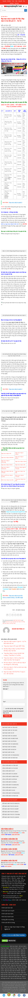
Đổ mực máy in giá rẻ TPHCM (20, 468)
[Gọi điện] (8, 995)
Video (16, 1)
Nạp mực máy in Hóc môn (11, 969)
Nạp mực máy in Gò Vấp (19, 621)
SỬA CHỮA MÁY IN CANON (9, 773)
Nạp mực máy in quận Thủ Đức (18, 965)
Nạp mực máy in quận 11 (15, 957)
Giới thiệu (9, 1)
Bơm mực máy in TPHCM (19, 476)
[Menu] (2, 6)
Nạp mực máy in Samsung (5, 461)
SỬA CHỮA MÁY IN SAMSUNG (10, 784)
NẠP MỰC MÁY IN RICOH (9, 749)
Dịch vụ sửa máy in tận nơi (14, 976)
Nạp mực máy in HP (6, 453)
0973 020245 (8, 866)
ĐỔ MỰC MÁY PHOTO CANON (10, 817)
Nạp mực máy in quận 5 (14, 952)
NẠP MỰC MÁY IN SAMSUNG (10, 744)
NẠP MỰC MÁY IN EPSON (9, 741)
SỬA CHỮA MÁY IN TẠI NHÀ (10, 768)
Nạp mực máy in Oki (20, 464)
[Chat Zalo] (3, 995)
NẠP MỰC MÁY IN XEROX (9, 746)
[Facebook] (24, 995)
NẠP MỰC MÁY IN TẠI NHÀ (9, 730)
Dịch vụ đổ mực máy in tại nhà (7, 476)
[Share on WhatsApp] (7, 615)
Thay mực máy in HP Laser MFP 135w (14, 646)
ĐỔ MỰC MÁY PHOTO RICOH (10, 806)
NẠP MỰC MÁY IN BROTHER (10, 738)
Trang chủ (4, 1)
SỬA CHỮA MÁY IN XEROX (9, 782)
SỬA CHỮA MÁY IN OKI (8, 790)
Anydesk (14, 589)
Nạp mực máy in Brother (7, 457)
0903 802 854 (4, 854)
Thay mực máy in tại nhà (20, 479)
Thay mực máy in (5, 948)
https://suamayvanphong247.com (11, 895)
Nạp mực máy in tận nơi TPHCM (7, 472)
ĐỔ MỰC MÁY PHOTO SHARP (10, 809)
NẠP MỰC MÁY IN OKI (8, 752)
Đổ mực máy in (22, 946)
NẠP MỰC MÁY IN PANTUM (9, 757)
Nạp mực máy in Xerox (21, 461)
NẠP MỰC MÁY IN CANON (9, 735)
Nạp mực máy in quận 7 (14, 953)
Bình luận (5, 689)
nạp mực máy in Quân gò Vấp (9, 623)
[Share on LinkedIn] (20, 615)
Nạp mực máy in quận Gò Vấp (16, 959)
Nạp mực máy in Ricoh (6, 464)
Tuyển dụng (17, 3)
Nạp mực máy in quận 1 (16, 948)
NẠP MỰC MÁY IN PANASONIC (10, 755)
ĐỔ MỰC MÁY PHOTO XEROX (10, 811)
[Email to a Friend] (15, 615)
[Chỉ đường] (14, 995)
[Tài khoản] (26, 6)
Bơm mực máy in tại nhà (7, 480)
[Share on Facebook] (10, 615)
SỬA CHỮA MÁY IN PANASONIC (11, 793)
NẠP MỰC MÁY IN (4, 16)
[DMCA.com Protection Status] (8, 940)
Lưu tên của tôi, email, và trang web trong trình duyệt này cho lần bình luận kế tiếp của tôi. (13, 711)
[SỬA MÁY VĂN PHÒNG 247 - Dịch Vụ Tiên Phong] (13, 6)
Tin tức (13, 1)
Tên (4, 701)
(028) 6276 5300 (19, 854)
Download (12, 3)
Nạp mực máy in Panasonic (5, 468)
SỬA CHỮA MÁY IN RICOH (9, 787)
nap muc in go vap (10, 621)
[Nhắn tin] (19, 995)
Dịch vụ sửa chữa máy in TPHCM (18, 978)
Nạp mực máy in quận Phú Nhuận (12, 963)
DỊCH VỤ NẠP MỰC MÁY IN (9, 724)
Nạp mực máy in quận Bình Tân (8, 967)
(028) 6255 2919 (16, 844)
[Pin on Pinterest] (18, 615)
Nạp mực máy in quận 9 (14, 955)
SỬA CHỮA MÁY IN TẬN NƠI (10, 765)
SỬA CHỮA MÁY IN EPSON (9, 779)
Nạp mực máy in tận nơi (9, 727)
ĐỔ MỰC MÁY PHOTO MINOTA (10, 803)
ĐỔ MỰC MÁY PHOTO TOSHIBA (11, 814)
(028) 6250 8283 (16, 834)
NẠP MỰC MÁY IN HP (8, 733)
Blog (24, 1)
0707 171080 (20, 864)
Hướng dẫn (20, 1)
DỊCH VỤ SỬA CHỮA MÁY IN (9, 762)
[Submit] (25, 10)
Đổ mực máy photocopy (9, 800)
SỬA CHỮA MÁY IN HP (8, 771)
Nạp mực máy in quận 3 (14, 950)
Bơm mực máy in (14, 946)
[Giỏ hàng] (23, 6)
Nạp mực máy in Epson (19, 457)
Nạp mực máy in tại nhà (20, 472)
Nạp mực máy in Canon (19, 453)
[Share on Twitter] (12, 615)
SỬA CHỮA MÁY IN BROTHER (10, 776)
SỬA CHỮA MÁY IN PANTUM (10, 795)
